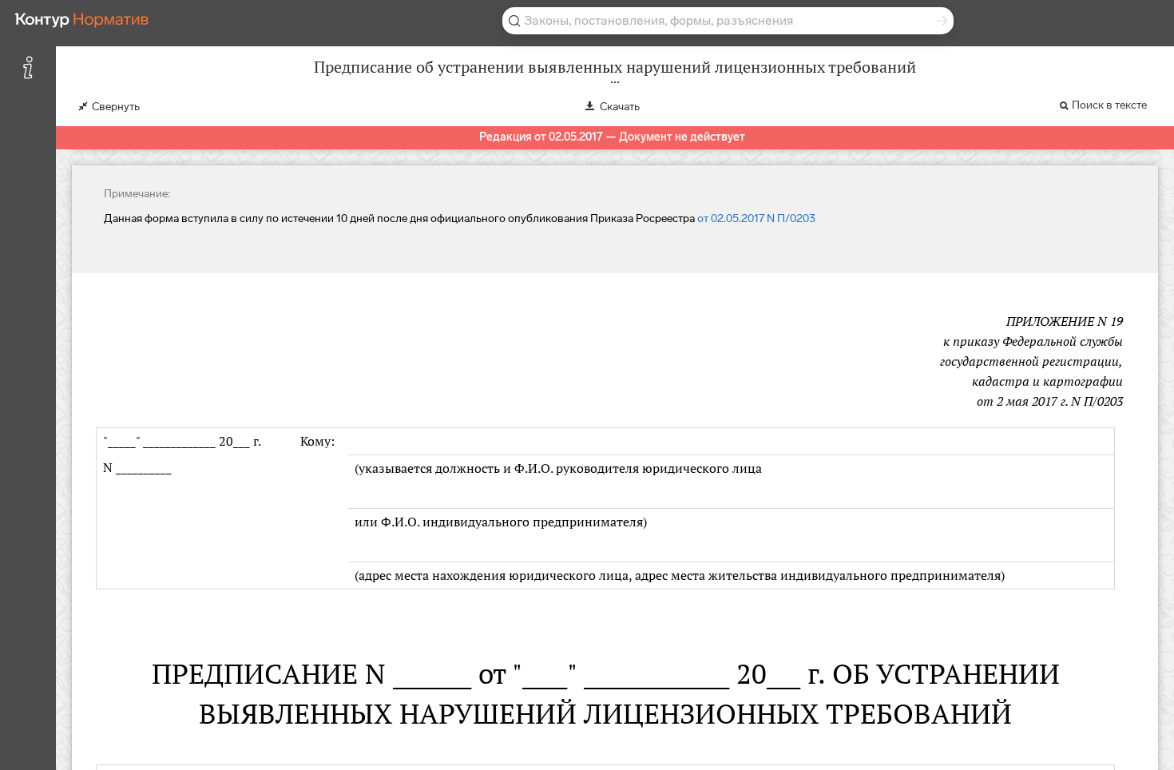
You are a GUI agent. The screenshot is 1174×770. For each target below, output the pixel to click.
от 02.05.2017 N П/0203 (756, 218)
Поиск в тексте (1109, 105)
